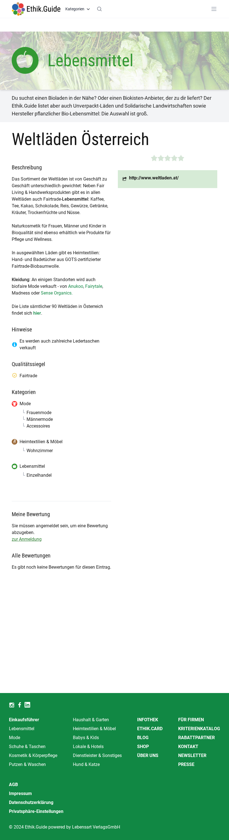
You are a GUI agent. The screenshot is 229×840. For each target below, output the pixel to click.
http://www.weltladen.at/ (154, 178)
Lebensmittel (21, 728)
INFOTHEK (147, 719)
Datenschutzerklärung (31, 802)
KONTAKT (188, 746)
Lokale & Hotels (88, 746)
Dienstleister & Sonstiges (97, 755)
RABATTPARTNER (196, 737)
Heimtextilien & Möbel (94, 728)
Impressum (20, 793)
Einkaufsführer (24, 719)
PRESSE (186, 764)
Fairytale (93, 286)
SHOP (143, 746)
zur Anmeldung (27, 539)
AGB (13, 784)
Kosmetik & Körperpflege (33, 755)
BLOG (143, 737)
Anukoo (75, 286)
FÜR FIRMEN (191, 719)
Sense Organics (56, 293)
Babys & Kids (86, 737)
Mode (14, 737)
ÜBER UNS (147, 755)
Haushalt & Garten (91, 719)
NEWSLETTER (192, 755)
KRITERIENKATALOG (199, 728)
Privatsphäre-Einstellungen (36, 811)
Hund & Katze (86, 764)
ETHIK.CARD (150, 728)
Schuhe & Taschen (27, 746)
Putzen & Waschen (27, 764)
